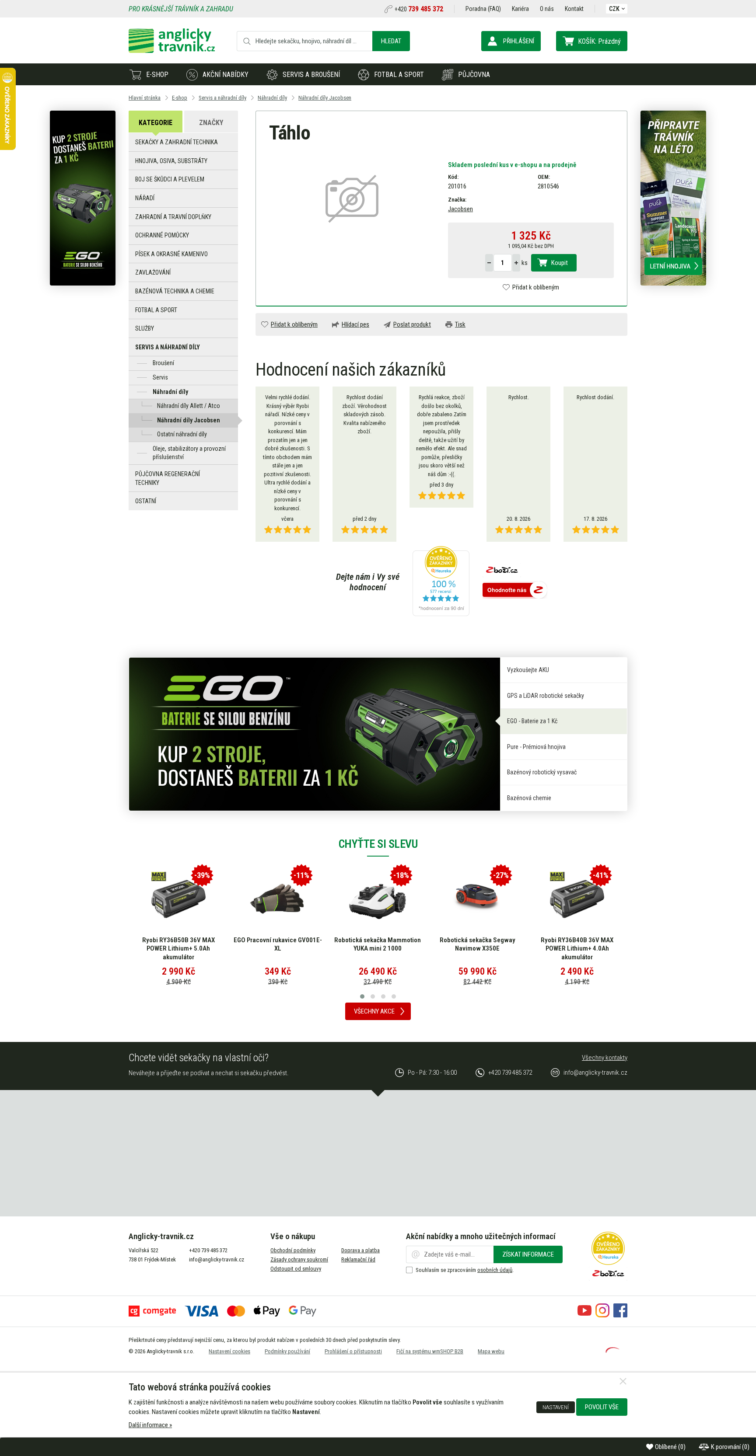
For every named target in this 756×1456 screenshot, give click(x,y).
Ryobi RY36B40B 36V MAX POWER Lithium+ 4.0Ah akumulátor (577, 948)
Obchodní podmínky (292, 1250)
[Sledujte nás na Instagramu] (602, 1315)
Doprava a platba (360, 1250)
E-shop (157, 74)
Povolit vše (602, 1407)
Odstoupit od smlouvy (295, 1268)
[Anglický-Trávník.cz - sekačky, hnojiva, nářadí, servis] (172, 51)
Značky (211, 122)
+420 (419, 9)
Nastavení (555, 1407)
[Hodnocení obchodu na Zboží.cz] (515, 590)
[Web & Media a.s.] (613, 1351)
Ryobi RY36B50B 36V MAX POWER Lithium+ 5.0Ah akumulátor (178, 948)
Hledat (391, 41)
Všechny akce (374, 1011)
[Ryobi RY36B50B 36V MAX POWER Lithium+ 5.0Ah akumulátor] (178, 899)
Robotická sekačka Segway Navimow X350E (477, 944)
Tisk (460, 324)
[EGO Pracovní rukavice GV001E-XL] (277, 899)
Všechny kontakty (604, 1058)
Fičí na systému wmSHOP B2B (429, 1351)
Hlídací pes (355, 324)
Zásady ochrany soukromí (299, 1259)
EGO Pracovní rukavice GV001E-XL (278, 944)
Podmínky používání (287, 1351)
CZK (614, 8)
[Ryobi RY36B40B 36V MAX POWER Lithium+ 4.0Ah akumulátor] (577, 899)
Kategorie (155, 122)
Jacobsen (460, 209)
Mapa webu (491, 1351)
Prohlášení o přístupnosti (353, 1351)
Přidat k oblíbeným (535, 287)
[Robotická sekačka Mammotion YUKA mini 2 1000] (377, 899)
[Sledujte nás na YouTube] (585, 1315)
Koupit (559, 263)
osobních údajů (494, 1270)
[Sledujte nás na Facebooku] (620, 1315)
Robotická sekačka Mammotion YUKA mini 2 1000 (377, 944)
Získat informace (528, 1254)
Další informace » (150, 1425)
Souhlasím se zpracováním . (465, 1270)
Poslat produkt (412, 324)
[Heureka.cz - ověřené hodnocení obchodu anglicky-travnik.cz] (441, 582)
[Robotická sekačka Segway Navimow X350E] (477, 899)
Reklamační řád (358, 1259)
